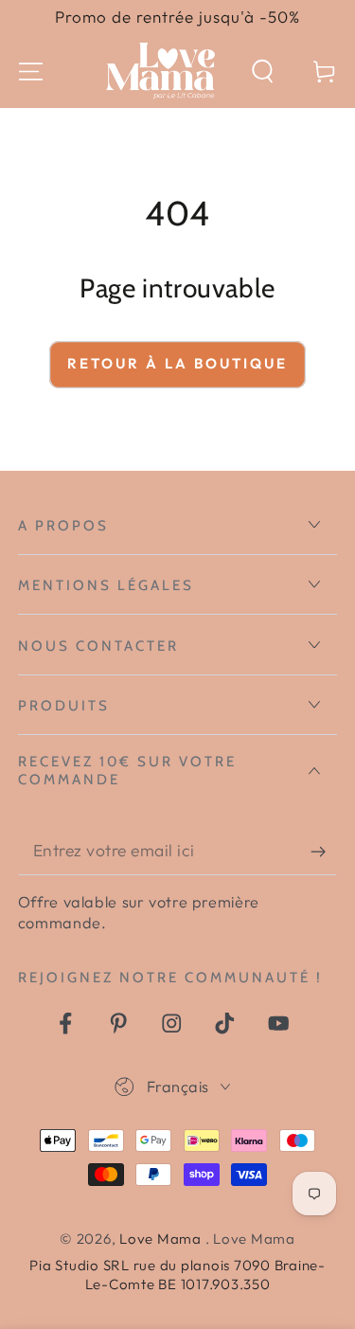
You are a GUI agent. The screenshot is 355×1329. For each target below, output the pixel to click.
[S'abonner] (324, 851)
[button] (262, 71)
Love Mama (162, 1239)
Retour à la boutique (177, 363)
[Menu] (31, 71)
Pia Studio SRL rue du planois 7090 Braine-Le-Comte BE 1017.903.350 (177, 1274)
